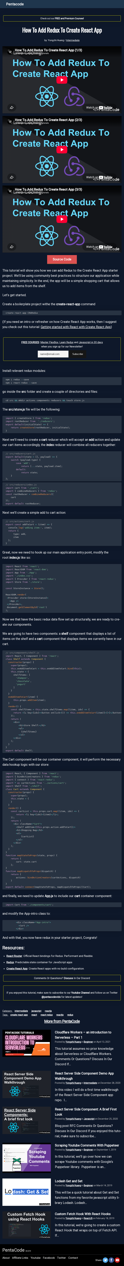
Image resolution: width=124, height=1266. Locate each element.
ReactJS (48, 1011)
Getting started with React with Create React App (76, 327)
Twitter (61, 1257)
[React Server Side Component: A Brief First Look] (26, 1133)
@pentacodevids (51, 996)
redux (70, 1014)
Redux (10, 962)
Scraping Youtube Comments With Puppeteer (87, 1145)
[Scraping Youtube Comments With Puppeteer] (26, 1172)
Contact (73, 1257)
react (34, 1014)
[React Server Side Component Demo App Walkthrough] (26, 1097)
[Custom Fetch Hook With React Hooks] (26, 1237)
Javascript (36, 1011)
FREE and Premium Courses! (69, 18)
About (6, 1257)
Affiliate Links (20, 1257)
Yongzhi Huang (73, 1042)
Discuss (68, 978)
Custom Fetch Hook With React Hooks (83, 1214)
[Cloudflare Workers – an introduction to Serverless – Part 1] (26, 1056)
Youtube (36, 1257)
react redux (47, 1014)
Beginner (88, 1042)
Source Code (62, 259)
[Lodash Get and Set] (26, 1205)
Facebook (49, 1257)
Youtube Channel (80, 992)
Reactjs (60, 1014)
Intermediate (73, 40)
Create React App (16, 968)
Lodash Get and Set (69, 1181)
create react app (19, 1014)
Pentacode (15, 4)
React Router (14, 956)
